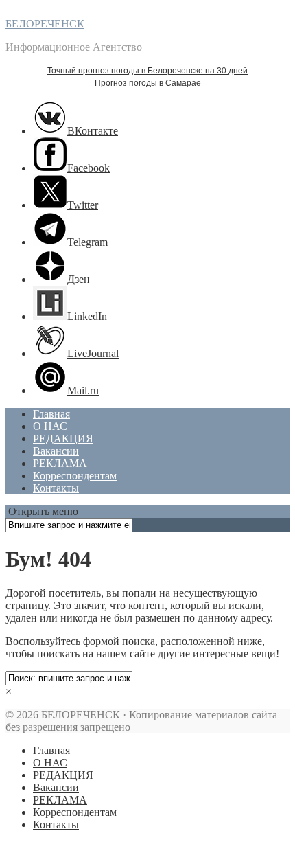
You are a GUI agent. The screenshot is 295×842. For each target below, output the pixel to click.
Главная (51, 414)
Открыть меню (41, 511)
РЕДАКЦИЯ (63, 438)
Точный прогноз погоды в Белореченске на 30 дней (147, 71)
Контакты (56, 488)
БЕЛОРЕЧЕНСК (44, 24)
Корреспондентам (75, 475)
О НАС (50, 426)
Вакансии (56, 451)
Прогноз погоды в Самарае (148, 83)
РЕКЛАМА (60, 463)
